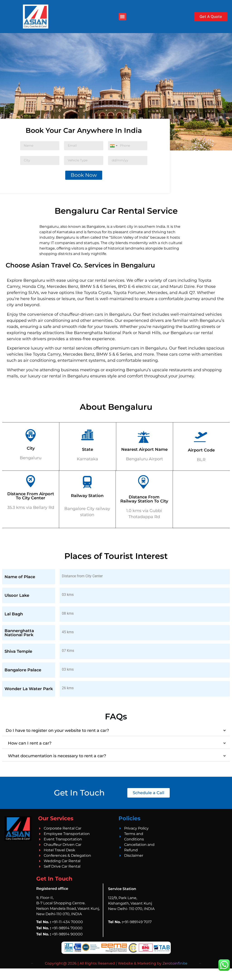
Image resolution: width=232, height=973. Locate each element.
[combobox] (113, 145)
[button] (122, 16)
